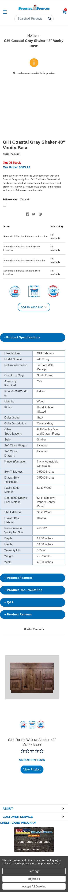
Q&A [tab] (10, 602)
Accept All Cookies (34, 886)
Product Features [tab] (20, 577)
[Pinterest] (40, 214)
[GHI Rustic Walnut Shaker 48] (32, 677)
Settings (34, 871)
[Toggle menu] (5, 12)
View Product (32, 769)
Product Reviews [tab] (19, 614)
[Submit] (50, 19)
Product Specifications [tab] (23, 337)
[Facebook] (27, 214)
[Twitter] (33, 214)
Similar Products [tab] (34, 629)
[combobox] (34, 18)
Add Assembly (34, 205)
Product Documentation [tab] (24, 590)
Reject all (34, 879)
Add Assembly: (16, 199)
